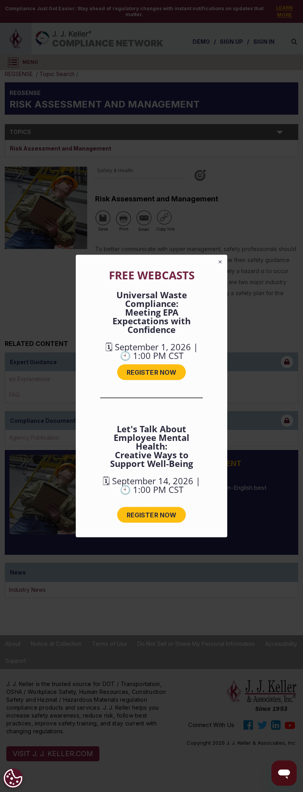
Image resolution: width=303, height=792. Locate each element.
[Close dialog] (220, 262)
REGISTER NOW (151, 372)
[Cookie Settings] (13, 778)
